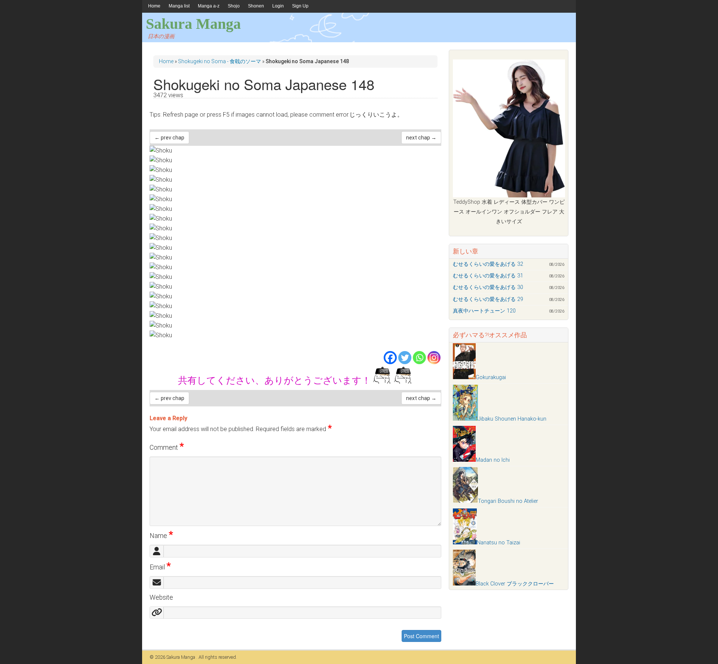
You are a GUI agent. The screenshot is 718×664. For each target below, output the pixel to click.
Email (160, 567)
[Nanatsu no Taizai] (465, 543)
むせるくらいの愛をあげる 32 (488, 264)
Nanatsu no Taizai (498, 543)
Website (161, 597)
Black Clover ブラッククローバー (515, 584)
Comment (167, 447)
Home (154, 6)
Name (161, 536)
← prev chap (169, 138)
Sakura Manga (193, 23)
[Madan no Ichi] (464, 460)
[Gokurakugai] (464, 377)
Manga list (179, 6)
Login (278, 6)
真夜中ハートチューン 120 (484, 311)
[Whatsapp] (419, 357)
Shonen (256, 6)
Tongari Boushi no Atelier (508, 501)
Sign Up (300, 6)
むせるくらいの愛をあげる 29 (488, 299)
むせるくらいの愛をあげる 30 (488, 287)
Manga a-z (209, 6)
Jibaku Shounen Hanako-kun (512, 419)
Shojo (234, 6)
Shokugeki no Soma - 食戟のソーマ (219, 61)
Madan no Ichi (493, 460)
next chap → (421, 138)
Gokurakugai (491, 377)
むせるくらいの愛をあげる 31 (488, 276)
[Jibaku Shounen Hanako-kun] (465, 419)
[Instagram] (434, 357)
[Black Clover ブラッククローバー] (464, 584)
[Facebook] (390, 357)
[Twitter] (404, 357)
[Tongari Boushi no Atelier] (465, 501)
